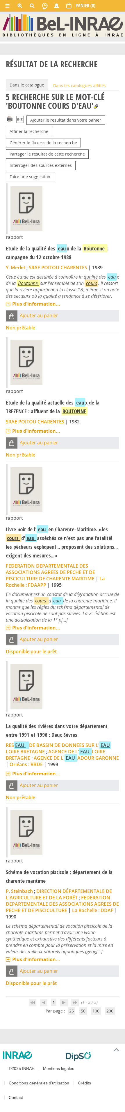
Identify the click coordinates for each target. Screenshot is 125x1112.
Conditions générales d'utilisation (39, 1083)
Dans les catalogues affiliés (79, 85)
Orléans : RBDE (26, 764)
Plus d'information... (36, 304)
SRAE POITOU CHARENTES (58, 267)
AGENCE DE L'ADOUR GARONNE (76, 758)
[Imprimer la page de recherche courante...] (9, 118)
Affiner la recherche (29, 131)
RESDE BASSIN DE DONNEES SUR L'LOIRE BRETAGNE (58, 748)
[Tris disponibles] (19, 119)
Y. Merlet (15, 267)
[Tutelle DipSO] (93, 1056)
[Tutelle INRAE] (32, 1055)
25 (71, 1011)
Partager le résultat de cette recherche (47, 154)
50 (83, 1011)
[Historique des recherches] (45, 6)
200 (109, 1011)
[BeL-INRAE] (62, 25)
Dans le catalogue (27, 85)
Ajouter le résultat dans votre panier (65, 120)
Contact (16, 1097)
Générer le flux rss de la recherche (43, 142)
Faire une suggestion (30, 176)
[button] (11, 316)
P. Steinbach (19, 891)
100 (95, 1011)
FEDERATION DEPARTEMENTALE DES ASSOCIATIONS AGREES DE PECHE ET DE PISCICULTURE (62, 904)
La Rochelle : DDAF (92, 910)
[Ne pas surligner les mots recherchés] (96, 106)
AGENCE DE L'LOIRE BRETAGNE (55, 754)
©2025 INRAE (21, 1068)
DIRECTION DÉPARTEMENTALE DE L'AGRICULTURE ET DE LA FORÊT (59, 894)
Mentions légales (58, 1068)
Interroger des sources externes (41, 165)
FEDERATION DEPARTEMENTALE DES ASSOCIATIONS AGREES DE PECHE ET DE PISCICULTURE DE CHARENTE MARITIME (50, 572)
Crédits (84, 1083)
